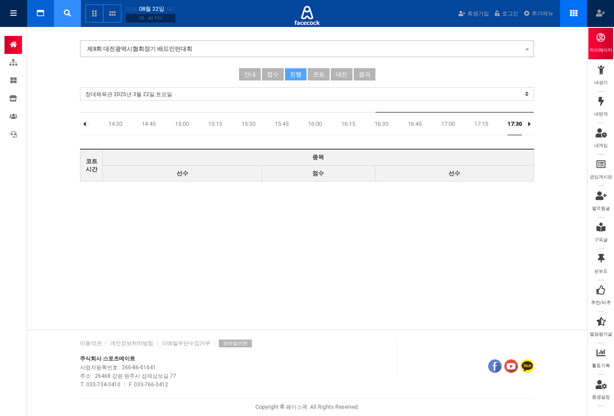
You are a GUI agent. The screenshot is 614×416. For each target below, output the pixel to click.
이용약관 (91, 343)
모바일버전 (235, 343)
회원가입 (478, 13)
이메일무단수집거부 (186, 343)
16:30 (381, 123)
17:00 (448, 123)
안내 (250, 74)
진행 (296, 74)
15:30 (248, 123)
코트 (319, 74)
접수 (273, 74)
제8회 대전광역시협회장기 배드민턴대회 (139, 48)
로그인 (510, 13)
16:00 (315, 123)
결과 (364, 74)
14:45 (149, 123)
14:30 (115, 123)
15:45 (282, 123)
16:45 (415, 123)
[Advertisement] (307, 253)
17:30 (514, 123)
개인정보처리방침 (131, 343)
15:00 (182, 123)
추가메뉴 (542, 13)
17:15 (481, 123)
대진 (341, 74)
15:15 (215, 123)
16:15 (348, 123)
